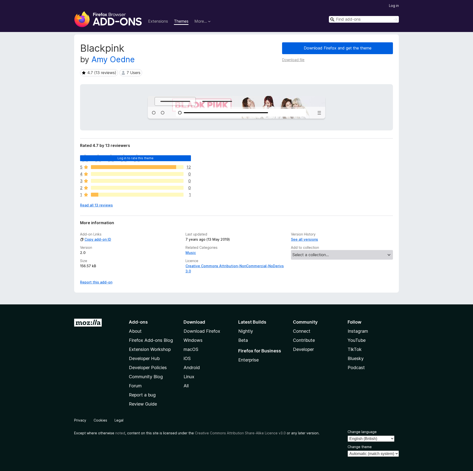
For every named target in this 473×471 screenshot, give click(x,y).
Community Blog (146, 376)
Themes (181, 21)
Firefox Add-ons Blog (151, 340)
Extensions (158, 21)
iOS (187, 358)
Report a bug (142, 394)
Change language (362, 432)
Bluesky (356, 358)
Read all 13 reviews (96, 205)
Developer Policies (148, 367)
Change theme (360, 447)
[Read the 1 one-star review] (137, 195)
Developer (303, 349)
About (135, 331)
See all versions (304, 239)
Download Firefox (202, 331)
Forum (135, 385)
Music (191, 253)
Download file (293, 60)
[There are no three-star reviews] (137, 181)
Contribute (304, 340)
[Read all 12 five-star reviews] (137, 167)
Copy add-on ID (97, 239)
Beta (243, 340)
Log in (394, 5)
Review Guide (143, 404)
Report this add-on (96, 282)
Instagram (358, 331)
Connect (301, 331)
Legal (119, 420)
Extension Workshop (150, 349)
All (186, 385)
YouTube (357, 340)
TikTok (355, 349)
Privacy (80, 420)
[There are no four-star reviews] (137, 174)
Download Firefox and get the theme (338, 48)
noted (120, 433)
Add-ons (138, 322)
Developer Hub (144, 358)
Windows (193, 340)
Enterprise (248, 359)
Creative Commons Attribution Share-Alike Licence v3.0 (240, 433)
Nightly (245, 331)
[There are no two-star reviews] (137, 188)
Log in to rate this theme (136, 158)
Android (192, 367)
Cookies (100, 420)
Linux (189, 376)
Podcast (356, 367)
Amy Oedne (113, 59)
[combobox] (364, 19)
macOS (191, 349)
